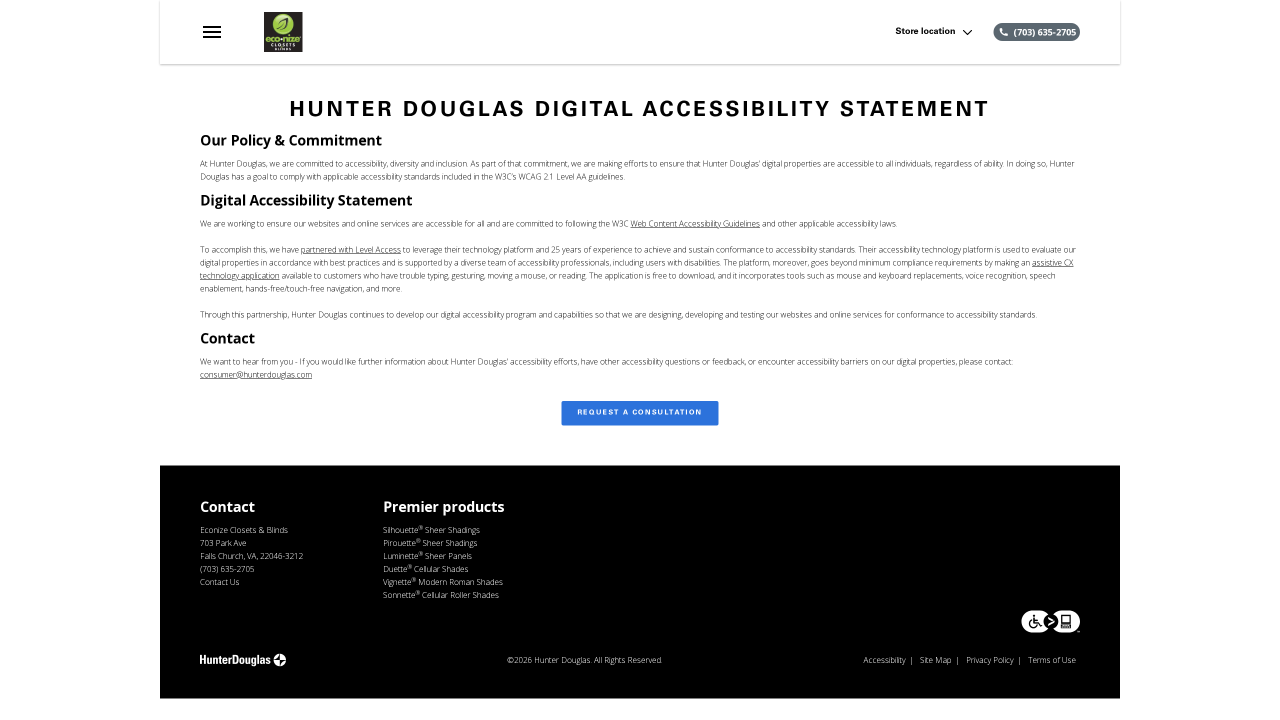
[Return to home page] (406, 32)
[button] (212, 32)
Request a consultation (640, 413)
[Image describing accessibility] (1051, 622)
